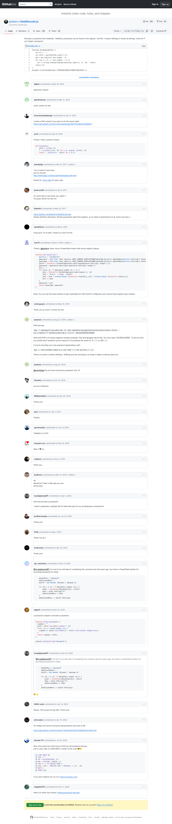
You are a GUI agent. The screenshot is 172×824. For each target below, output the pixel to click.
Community (82, 817)
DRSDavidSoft (40, 396)
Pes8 (36, 532)
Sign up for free (35, 805)
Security (67, 817)
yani (36, 412)
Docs (90, 817)
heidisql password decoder (68, 792)
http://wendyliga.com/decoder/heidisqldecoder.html (54, 175)
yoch (36, 134)
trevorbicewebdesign (43, 115)
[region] (86, 60)
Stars (40, 31)
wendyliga (38, 164)
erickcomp (38, 548)
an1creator (38, 720)
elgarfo (37, 610)
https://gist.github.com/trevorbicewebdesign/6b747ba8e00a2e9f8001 (62, 124)
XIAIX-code (39, 704)
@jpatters (45, 248)
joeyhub (37, 320)
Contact (97, 817)
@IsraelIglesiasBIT (41, 569)
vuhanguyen (39, 304)
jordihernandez (40, 516)
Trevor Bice (47, 180)
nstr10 (37, 243)
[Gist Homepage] (9, 4)
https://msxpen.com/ (68, 777)
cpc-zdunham (40, 563)
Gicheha (37, 380)
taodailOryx (39, 227)
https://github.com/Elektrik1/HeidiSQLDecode (52, 214)
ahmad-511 (39, 740)
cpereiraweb (39, 427)
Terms (52, 817)
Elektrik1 (37, 208)
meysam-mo (39, 443)
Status (74, 817)
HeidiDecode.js (29, 21)
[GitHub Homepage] (31, 817)
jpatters (13, 21)
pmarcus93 (39, 190)
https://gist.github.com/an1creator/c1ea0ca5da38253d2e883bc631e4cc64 (64, 730)
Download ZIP (161, 31)
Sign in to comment (105, 805)
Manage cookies (108, 817)
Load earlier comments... (89, 77)
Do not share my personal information (129, 817)
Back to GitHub (70, 4)
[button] (147, 31)
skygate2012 (39, 787)
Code (10, 31)
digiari (37, 84)
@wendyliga (38, 370)
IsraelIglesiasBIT (41, 496)
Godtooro (38, 475)
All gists (58, 4)
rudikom (37, 459)
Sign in (155, 4)
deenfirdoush (40, 100)
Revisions (24, 31)
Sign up (165, 4)
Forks (56, 31)
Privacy (59, 817)
